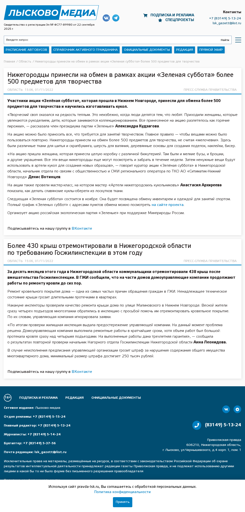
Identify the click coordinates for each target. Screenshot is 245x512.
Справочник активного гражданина (85, 50)
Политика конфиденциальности (122, 492)
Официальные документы (147, 50)
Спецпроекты (179, 20)
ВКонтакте (82, 228)
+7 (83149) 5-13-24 (225, 18)
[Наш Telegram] (237, 409)
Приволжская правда (51, 12)
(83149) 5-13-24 (223, 425)
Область (15, 90)
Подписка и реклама (172, 15)
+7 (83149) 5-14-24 (44, 434)
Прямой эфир (211, 50)
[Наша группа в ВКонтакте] (226, 409)
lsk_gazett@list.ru (227, 23)
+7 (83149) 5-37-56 (39, 443)
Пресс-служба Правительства (210, 90)
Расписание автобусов (26, 50)
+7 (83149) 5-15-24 (49, 416)
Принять (123, 502)
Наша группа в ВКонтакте (106, 18)
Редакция (184, 50)
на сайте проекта (168, 205)
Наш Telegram (115, 18)
